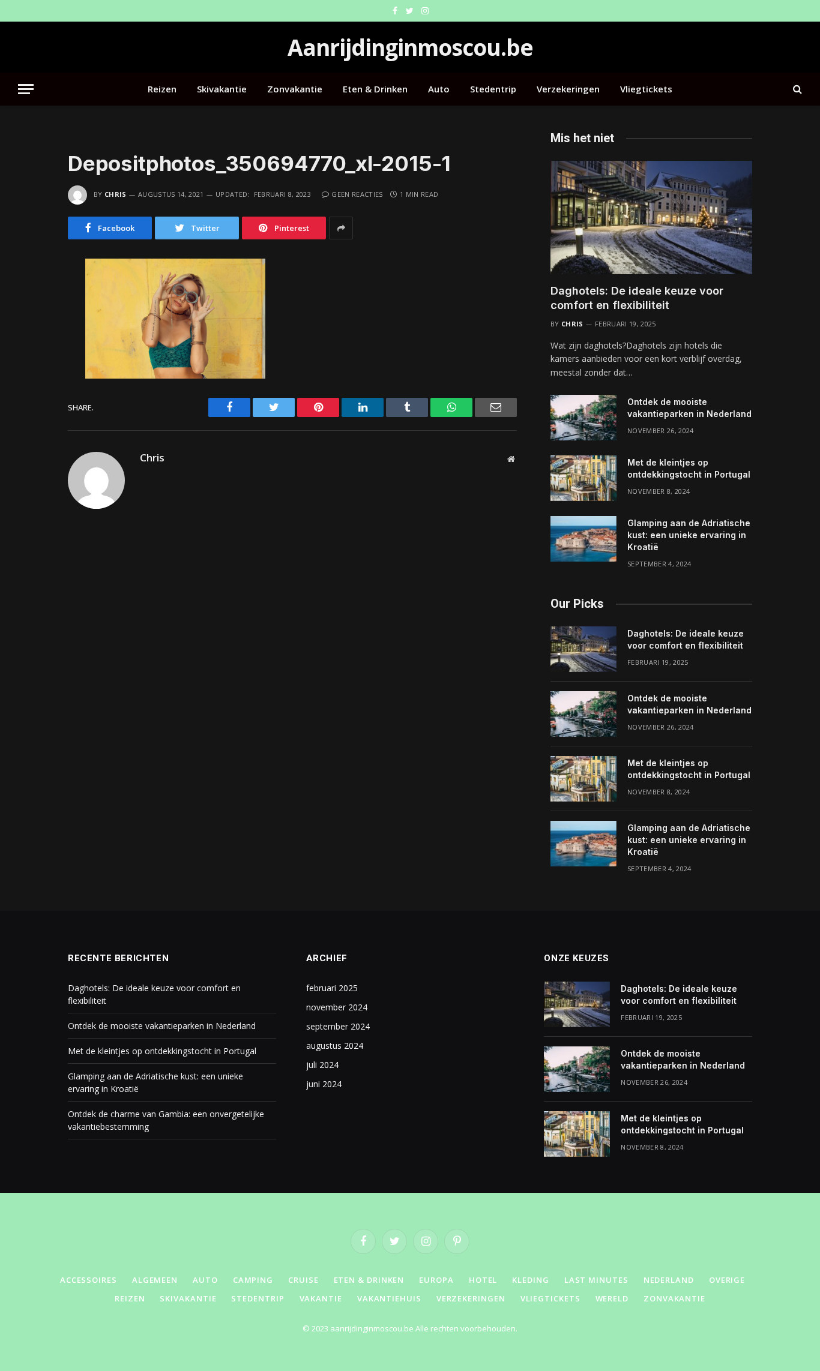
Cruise (303, 1279)
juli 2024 (322, 1064)
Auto (439, 89)
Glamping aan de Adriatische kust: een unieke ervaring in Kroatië (688, 535)
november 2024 (336, 1007)
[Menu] (26, 89)
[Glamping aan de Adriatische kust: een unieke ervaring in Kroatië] (583, 539)
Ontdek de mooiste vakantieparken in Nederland (689, 408)
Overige (727, 1279)
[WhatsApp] (25, 372)
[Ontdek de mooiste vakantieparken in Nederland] (583, 417)
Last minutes (596, 1279)
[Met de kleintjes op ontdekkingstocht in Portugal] (583, 478)
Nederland (669, 1279)
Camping (253, 1279)
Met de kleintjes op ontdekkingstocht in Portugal (688, 468)
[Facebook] (25, 297)
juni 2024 (324, 1084)
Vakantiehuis (389, 1298)
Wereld (612, 1298)
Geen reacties (356, 194)
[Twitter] (25, 322)
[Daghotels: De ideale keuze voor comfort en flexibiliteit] (651, 217)
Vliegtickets (646, 89)
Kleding (530, 1279)
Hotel (483, 1279)
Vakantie (321, 1298)
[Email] (25, 423)
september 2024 (338, 1026)
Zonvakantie (294, 89)
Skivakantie (222, 89)
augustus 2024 (334, 1045)
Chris (115, 194)
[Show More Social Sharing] (341, 228)
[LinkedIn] (25, 347)
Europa (436, 1279)
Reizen (162, 89)
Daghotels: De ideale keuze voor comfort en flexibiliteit (636, 297)
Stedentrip (493, 89)
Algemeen (155, 1279)
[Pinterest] (25, 398)
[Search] (796, 89)
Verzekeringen (568, 89)
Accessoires (88, 1279)
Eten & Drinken (375, 89)
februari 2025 (332, 988)
